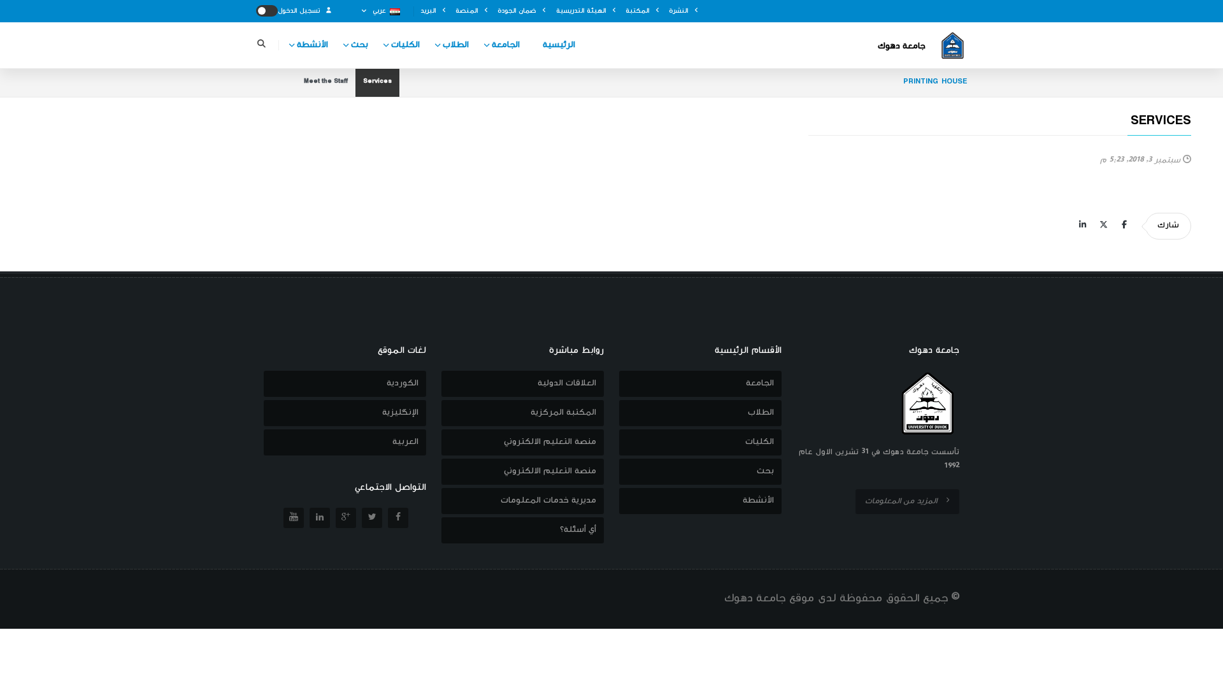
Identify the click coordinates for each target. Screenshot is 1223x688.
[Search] (261, 45)
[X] (1103, 226)
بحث (359, 45)
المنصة (467, 11)
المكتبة (639, 11)
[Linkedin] (1082, 226)
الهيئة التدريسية (582, 11)
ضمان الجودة (517, 11)
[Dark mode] (267, 11)
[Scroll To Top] (1201, 673)
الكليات (405, 45)
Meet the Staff (326, 82)
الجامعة (506, 45)
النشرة (679, 11)
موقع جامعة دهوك (769, 599)
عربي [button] (379, 11)
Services (377, 82)
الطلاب (456, 45)
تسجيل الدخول (300, 11)
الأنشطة (312, 45)
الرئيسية (559, 45)
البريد (429, 11)
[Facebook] (1124, 226)
